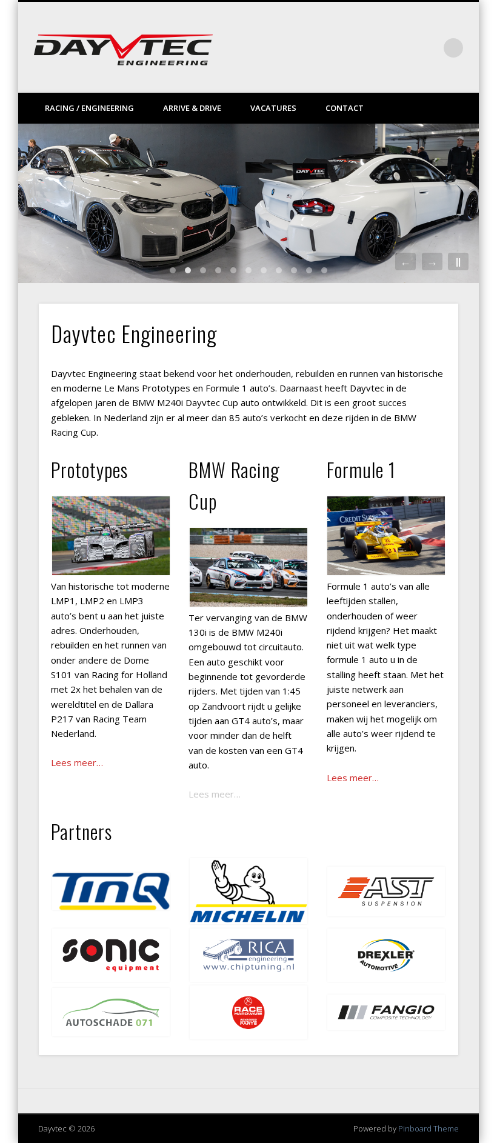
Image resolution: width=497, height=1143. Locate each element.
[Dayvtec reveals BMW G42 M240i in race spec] (248, 203)
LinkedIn (428, 48)
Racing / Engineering (89, 107)
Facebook (379, 48)
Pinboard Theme (428, 1128)
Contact (344, 107)
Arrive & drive (192, 107)
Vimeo (403, 48)
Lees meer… (214, 794)
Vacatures (273, 107)
